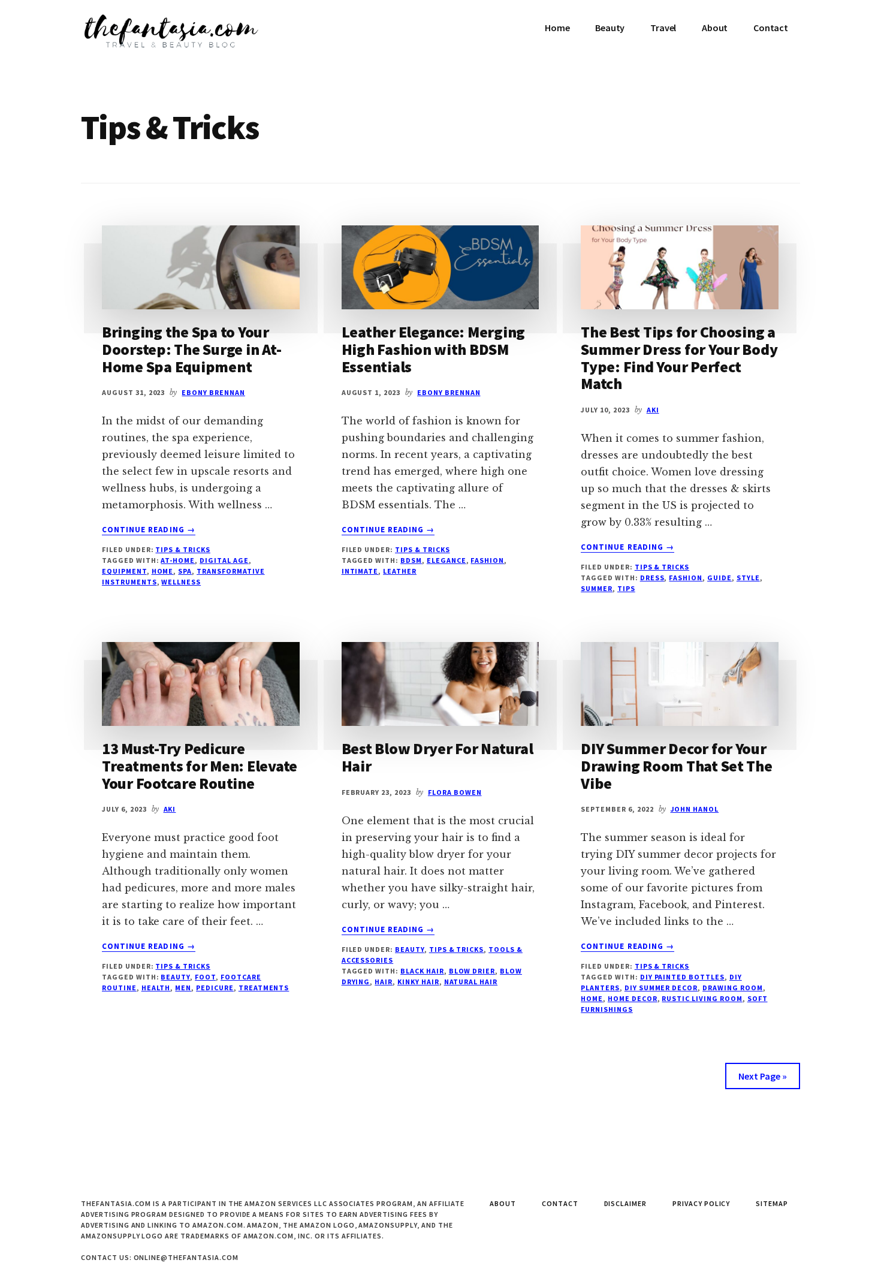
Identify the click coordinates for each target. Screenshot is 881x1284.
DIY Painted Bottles (682, 976)
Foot (205, 976)
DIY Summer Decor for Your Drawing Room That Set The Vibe (677, 765)
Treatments (264, 987)
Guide (719, 577)
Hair (384, 981)
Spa (185, 570)
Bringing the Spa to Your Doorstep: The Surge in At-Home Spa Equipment (191, 349)
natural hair (471, 981)
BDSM (411, 560)
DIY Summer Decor (661, 987)
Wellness (181, 581)
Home (163, 570)
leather (400, 570)
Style (748, 577)
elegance (446, 560)
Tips (626, 588)
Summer (597, 588)
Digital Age (224, 560)
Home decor (632, 998)
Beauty (175, 976)
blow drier (472, 970)
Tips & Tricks (182, 549)
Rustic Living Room (702, 998)
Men (183, 987)
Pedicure (215, 987)
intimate (360, 570)
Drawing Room (732, 987)
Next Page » (762, 1076)
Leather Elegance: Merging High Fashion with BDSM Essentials (434, 349)
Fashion (487, 560)
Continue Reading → (148, 530)
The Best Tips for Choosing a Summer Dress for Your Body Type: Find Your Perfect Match (679, 357)
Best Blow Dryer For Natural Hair (437, 757)
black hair (422, 970)
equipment (124, 570)
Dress (652, 577)
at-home (178, 560)
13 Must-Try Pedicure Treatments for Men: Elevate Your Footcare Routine (199, 765)
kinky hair (418, 981)
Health (156, 987)
